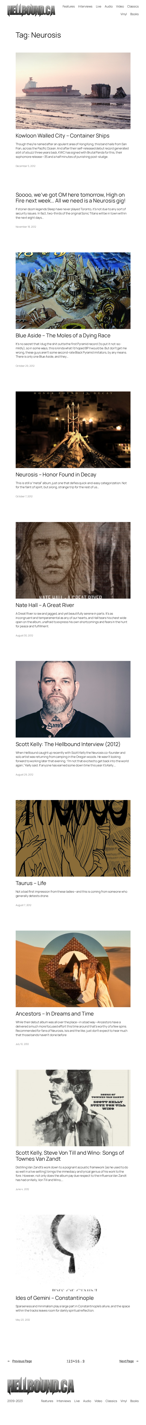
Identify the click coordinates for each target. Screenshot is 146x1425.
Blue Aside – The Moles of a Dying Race (63, 335)
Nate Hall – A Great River (45, 605)
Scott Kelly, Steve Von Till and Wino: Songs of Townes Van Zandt (70, 1156)
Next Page (129, 1361)
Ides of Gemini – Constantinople (55, 1298)
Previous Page (19, 1361)
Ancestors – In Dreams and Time (55, 1014)
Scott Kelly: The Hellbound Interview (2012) (68, 744)
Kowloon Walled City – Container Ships (63, 136)
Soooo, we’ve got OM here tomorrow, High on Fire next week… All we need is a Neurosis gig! (71, 198)
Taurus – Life (31, 883)
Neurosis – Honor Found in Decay (56, 474)
